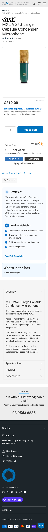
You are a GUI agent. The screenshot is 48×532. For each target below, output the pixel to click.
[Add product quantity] (14, 130)
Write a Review (8, 173)
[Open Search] (33, 3)
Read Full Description (14, 256)
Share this (11, 180)
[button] (8, 38)
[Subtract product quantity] (6, 130)
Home (4, 10)
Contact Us (11, 461)
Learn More (33, 159)
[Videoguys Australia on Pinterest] (12, 492)
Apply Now (14, 159)
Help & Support (12, 451)
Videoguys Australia (24, 519)
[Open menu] (44, 3)
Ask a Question (24, 173)
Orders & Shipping (14, 456)
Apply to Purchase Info (24, 163)
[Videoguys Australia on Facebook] (3, 492)
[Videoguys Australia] (16, 4)
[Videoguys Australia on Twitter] (7, 492)
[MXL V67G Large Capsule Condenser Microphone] (24, 67)
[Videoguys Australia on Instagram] (16, 492)
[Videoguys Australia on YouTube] (24, 492)
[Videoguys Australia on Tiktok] (20, 492)
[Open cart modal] (39, 3)
